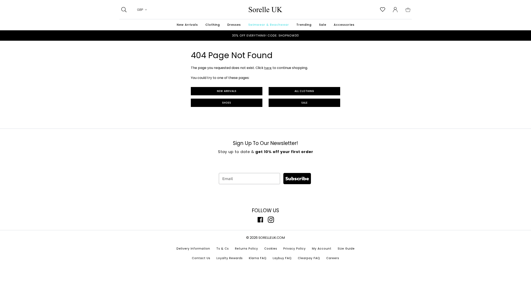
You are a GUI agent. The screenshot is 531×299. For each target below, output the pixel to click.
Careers (332, 258)
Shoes (226, 102)
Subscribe (297, 178)
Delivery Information (193, 248)
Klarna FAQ (258, 258)
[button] (407, 9)
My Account (321, 248)
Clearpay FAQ (309, 258)
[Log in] (395, 9)
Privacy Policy (294, 248)
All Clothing (304, 91)
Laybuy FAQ (282, 258)
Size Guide (346, 248)
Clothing (212, 25)
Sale (304, 102)
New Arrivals (226, 91)
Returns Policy (246, 248)
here (268, 68)
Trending (304, 25)
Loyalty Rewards (230, 258)
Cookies (270, 248)
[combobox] (141, 9)
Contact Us (201, 258)
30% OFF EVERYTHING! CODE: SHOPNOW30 (265, 35)
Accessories (344, 25)
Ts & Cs (222, 248)
